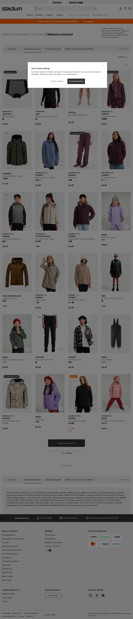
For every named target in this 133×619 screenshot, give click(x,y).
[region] (67, 75)
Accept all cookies (76, 81)
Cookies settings (57, 81)
